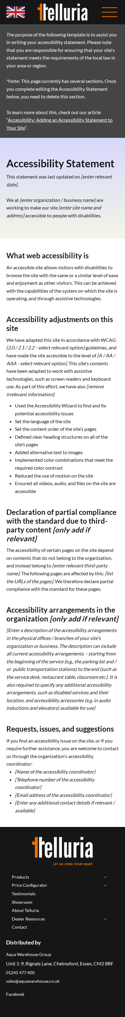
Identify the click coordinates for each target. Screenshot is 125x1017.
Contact (19, 927)
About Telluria (25, 910)
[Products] (105, 877)
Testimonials (23, 893)
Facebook (15, 994)
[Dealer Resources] (105, 919)
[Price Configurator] (105, 885)
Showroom (22, 902)
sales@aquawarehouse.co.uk (32, 981)
